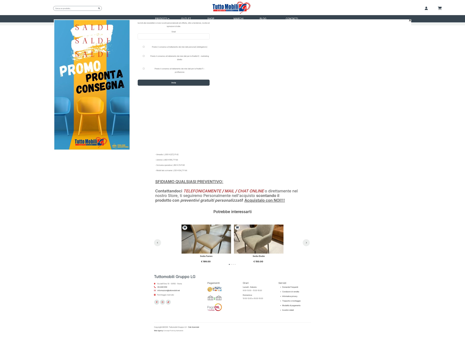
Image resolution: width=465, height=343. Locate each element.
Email (174, 32)
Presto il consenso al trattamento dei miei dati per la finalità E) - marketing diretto (179, 57)
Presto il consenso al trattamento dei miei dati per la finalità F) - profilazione (180, 70)
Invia (173, 82)
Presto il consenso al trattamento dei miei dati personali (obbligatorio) (179, 47)
